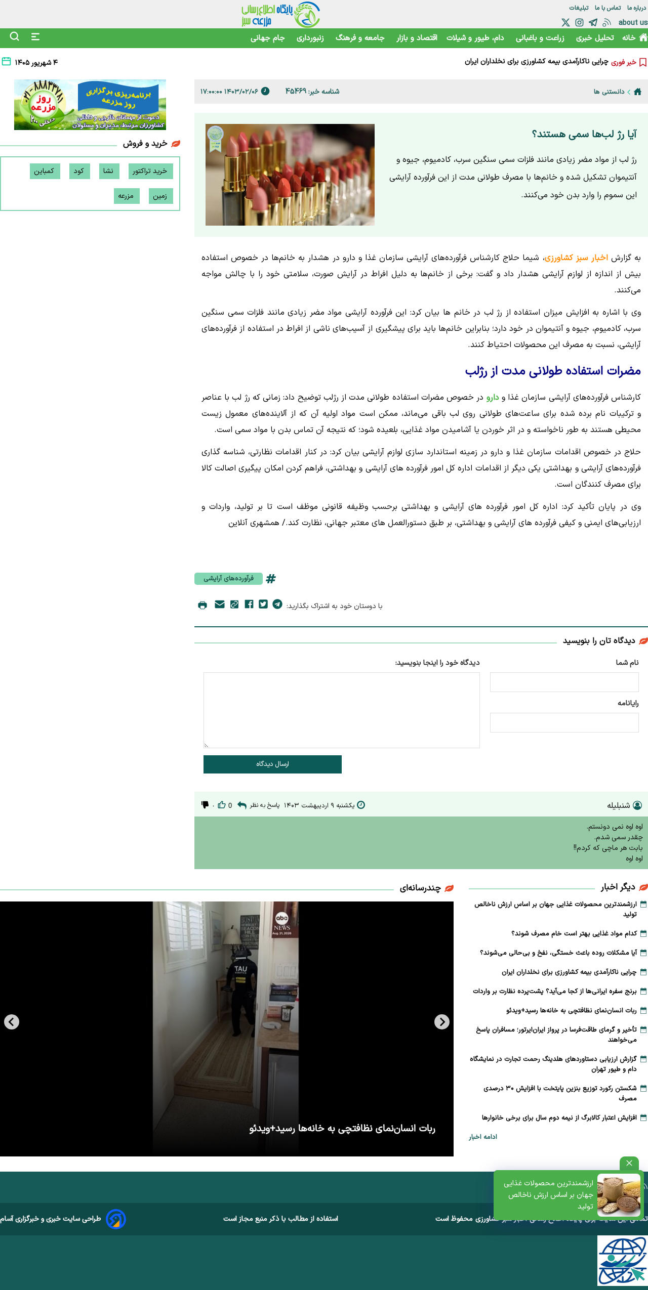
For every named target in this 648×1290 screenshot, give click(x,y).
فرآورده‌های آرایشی (229, 579)
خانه (629, 38)
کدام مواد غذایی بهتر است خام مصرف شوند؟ (574, 934)
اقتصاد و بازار (416, 38)
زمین (161, 196)
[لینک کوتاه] (234, 606)
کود (79, 171)
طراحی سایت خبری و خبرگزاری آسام (50, 1219)
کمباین (45, 171)
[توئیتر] (566, 22)
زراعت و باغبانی (541, 38)
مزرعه (127, 196)
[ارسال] (220, 606)
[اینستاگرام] (579, 22)
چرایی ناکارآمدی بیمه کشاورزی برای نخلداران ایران (569, 972)
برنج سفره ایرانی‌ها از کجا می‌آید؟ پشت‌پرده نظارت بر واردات (523, 64)
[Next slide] (11, 1021)
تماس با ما (609, 8)
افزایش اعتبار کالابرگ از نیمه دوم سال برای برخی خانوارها (559, 1118)
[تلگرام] (593, 22)
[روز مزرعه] (90, 106)
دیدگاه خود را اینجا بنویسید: (437, 663)
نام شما (627, 663)
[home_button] (637, 91)
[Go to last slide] (442, 1021)
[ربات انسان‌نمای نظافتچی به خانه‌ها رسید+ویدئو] (227, 1028)
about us (633, 23)
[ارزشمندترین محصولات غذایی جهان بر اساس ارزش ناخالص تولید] (618, 1195)
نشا (109, 171)
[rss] (607, 22)
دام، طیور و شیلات (477, 38)
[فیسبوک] (249, 606)
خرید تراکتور (151, 171)
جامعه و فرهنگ (361, 38)
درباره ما (637, 8)
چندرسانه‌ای (420, 888)
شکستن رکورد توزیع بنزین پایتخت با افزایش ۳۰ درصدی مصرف (560, 1094)
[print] (202, 606)
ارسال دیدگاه (272, 764)
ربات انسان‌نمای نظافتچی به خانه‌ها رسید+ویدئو (571, 1011)
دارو (491, 398)
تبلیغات (580, 8)
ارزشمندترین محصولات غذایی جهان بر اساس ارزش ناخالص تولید (548, 1195)
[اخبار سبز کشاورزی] (280, 14)
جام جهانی (269, 38)
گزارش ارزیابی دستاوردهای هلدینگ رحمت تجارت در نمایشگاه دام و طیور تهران (553, 1064)
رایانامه (628, 703)
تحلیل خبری (595, 38)
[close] (629, 1163)
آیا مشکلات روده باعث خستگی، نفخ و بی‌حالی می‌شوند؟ (558, 953)
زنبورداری (312, 38)
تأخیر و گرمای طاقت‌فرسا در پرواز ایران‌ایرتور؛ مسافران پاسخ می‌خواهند (556, 1035)
